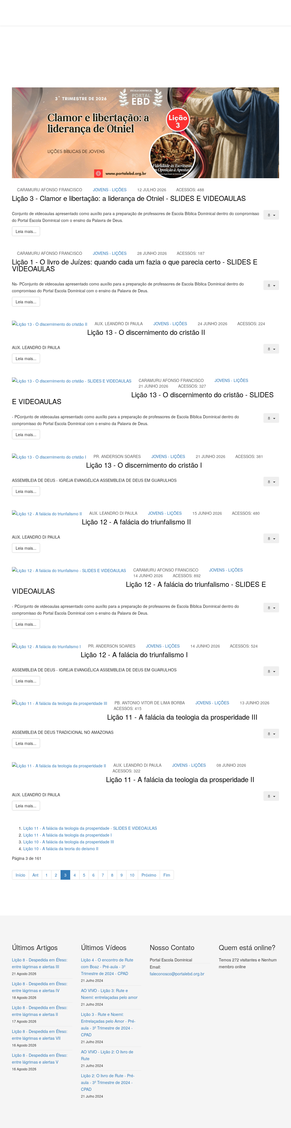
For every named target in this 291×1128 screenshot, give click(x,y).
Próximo (149, 875)
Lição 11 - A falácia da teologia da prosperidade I (67, 835)
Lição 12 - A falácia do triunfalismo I (134, 654)
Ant (35, 875)
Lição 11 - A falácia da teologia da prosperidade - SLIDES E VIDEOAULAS (90, 828)
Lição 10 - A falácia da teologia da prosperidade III (68, 842)
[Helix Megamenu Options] (277, 12)
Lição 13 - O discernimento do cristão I (144, 465)
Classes (83, 47)
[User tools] (271, 215)
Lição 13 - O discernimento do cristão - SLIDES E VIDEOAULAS (143, 397)
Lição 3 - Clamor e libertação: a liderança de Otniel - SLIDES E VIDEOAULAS (129, 198)
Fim (166, 875)
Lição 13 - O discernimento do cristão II (146, 332)
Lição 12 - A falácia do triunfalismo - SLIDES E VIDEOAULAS (139, 587)
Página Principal (56, 47)
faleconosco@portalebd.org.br (177, 973)
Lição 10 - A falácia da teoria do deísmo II (60, 848)
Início (20, 875)
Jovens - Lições (109, 189)
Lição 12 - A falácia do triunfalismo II (136, 521)
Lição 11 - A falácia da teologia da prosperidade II (180, 779)
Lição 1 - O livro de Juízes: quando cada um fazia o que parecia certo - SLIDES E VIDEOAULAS (134, 265)
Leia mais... (26, 231)
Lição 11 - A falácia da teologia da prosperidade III (182, 717)
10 (132, 875)
